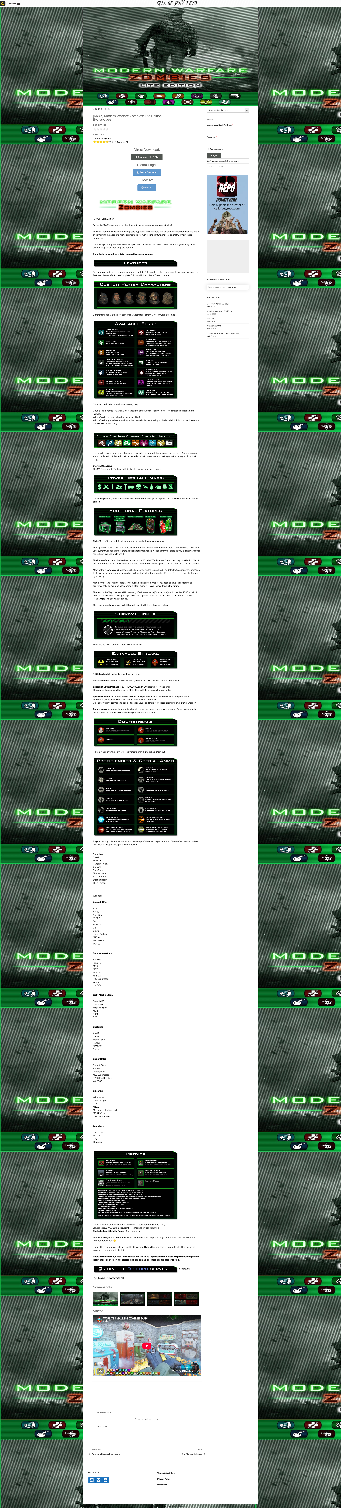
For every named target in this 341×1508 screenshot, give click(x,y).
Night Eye (179, 1506)
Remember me (216, 149)
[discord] (91, 1480)
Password (212, 137)
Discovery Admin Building (217, 304)
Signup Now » (233, 161)
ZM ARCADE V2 (214, 326)
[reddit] (105, 1480)
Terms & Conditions (166, 1473)
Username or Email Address (220, 125)
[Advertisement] (228, 256)
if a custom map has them (168, 453)
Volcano (210, 318)
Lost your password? (215, 166)
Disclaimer (162, 1484)
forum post (108, 254)
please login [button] (233, 287)
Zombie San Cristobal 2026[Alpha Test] (223, 333)
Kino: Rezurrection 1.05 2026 (219, 311)
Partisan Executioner (103, 1224)
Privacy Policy (163, 1479)
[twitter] (98, 1480)
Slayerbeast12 (100, 1228)
